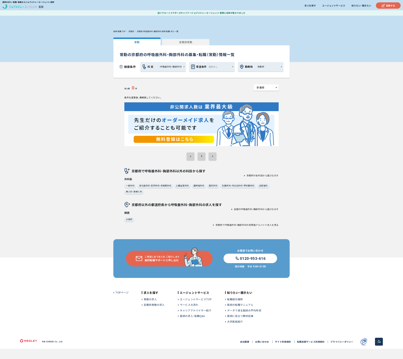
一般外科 (130, 185)
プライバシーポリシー (341, 341)
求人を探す (310, 5)
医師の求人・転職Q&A (192, 316)
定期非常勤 (185, 42)
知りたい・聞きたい (361, 5)
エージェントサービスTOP (196, 299)
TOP (379, 342)
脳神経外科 (199, 185)
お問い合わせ (262, 341)
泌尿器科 (263, 185)
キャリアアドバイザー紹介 (195, 310)
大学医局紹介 (235, 321)
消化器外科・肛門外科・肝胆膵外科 (155, 185)
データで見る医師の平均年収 (244, 310)
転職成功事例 (235, 299)
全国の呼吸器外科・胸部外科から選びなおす (256, 209)
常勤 (136, 42)
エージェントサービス (333, 5)
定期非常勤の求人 (154, 305)
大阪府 (129, 219)
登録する (390, 5)
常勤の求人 (150, 299)
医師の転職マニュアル (240, 305)
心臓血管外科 (182, 185)
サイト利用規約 (283, 341)
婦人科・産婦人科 (134, 191)
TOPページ (122, 292)
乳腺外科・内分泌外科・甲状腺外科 (238, 185)
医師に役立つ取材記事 (240, 316)
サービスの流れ (189, 305)
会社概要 (244, 341)
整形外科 (213, 185)
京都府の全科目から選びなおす (263, 175)
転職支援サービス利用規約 (311, 341)
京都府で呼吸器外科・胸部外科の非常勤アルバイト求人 (244, 224)
